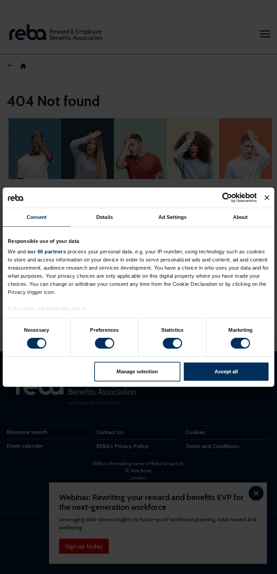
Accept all (226, 371)
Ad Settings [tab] (172, 217)
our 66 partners (46, 251)
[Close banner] (267, 197)
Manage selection (137, 371)
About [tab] (240, 217)
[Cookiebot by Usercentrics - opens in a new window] (227, 197)
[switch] (104, 343)
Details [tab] (104, 217)
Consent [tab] (37, 217)
